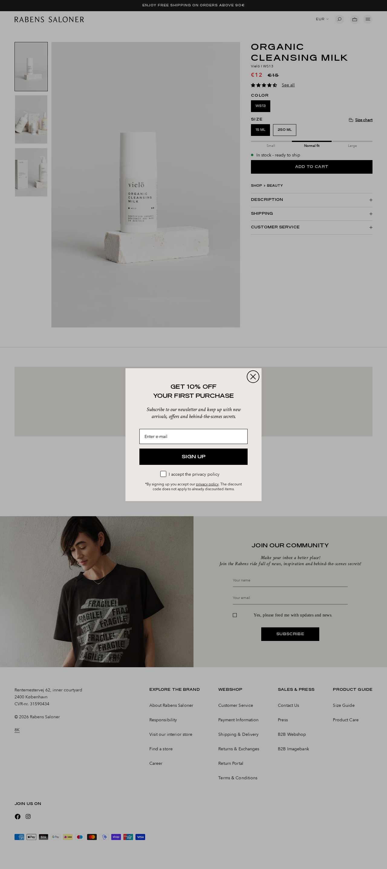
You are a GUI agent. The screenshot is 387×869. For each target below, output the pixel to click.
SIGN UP (194, 457)
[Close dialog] (253, 377)
